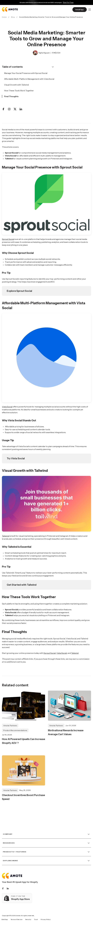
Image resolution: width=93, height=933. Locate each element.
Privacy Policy (45, 919)
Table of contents (12, 66)
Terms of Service (16, 919)
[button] (89, 9)
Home (4, 17)
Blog (13, 17)
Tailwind (5, 536)
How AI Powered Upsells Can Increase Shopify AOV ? (23, 741)
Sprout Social (8, 239)
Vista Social (7, 406)
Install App (79, 9)
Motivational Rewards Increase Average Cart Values (65, 732)
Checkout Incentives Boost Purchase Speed (23, 797)
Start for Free (68, 2)
